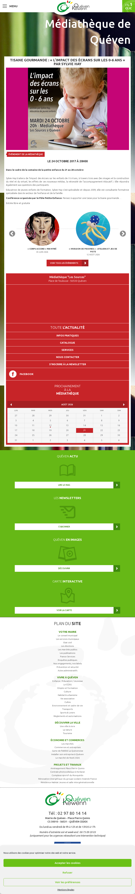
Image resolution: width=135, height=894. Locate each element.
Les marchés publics (67, 649)
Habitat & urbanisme (67, 695)
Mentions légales (65, 890)
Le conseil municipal (67, 635)
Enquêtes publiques (67, 660)
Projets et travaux (67, 764)
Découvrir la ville (67, 722)
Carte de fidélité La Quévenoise (67, 751)
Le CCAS (67, 684)
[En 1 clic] (128, 6)
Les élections (67, 646)
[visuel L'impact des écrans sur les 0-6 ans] (67, 108)
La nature (67, 730)
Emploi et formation (67, 688)
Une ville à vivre (67, 726)
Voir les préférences (67, 882)
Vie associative (67, 698)
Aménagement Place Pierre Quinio (68, 768)
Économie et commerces (67, 740)
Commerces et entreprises (67, 747)
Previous (12, 233)
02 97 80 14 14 (72, 813)
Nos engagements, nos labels (67, 663)
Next (122, 233)
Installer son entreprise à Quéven (67, 754)
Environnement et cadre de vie (67, 705)
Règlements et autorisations (67, 716)
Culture (67, 691)
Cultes (68, 702)
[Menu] (10, 6)
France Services (67, 656)
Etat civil (67, 642)
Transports (67, 709)
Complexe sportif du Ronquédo (67, 775)
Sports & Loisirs (67, 712)
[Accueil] (73, 6)
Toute (67, 327)
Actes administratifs (67, 670)
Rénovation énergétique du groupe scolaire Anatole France (67, 779)
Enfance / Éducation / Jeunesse (67, 681)
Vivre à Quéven (67, 677)
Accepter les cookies (67, 862)
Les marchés (67, 744)
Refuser (67, 872)
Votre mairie (67, 631)
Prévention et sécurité (68, 667)
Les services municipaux (67, 639)
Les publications (67, 653)
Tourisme (67, 733)
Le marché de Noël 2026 (68, 758)
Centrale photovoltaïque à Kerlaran (67, 772)
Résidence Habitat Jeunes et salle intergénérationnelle (67, 782)
